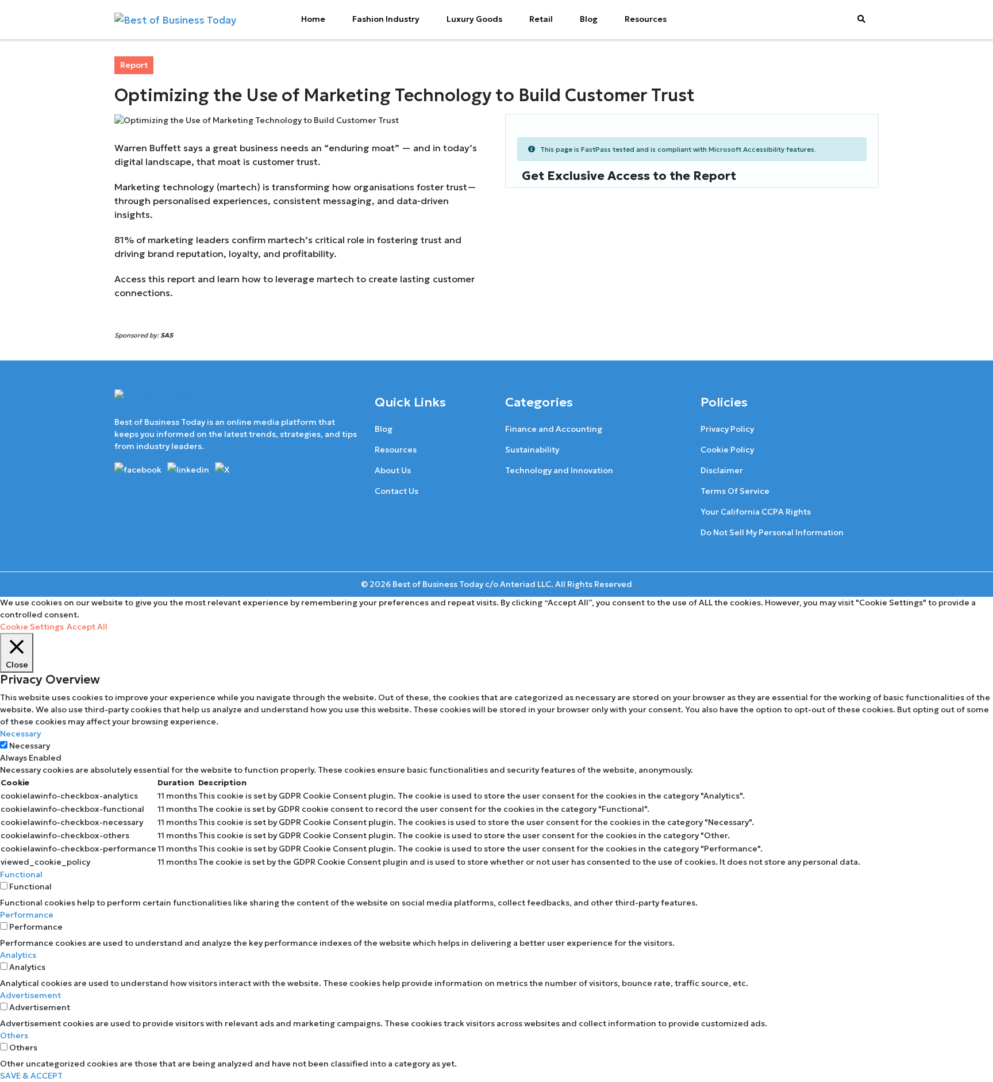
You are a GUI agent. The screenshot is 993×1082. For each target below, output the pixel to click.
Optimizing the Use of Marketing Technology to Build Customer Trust (404, 95)
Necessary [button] (20, 733)
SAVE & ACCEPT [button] (31, 1076)
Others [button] (14, 1035)
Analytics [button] (18, 955)
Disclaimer (722, 470)
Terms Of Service (735, 491)
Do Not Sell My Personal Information (772, 532)
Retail (541, 19)
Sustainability (532, 449)
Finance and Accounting (553, 429)
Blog (589, 19)
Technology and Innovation (559, 470)
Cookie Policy (727, 449)
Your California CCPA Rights (756, 512)
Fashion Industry (385, 19)
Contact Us (396, 491)
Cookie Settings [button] (32, 626)
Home (313, 19)
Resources (646, 19)
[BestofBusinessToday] (161, 402)
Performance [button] (26, 915)
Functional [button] (21, 874)
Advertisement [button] (30, 995)
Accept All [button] (87, 626)
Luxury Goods (474, 19)
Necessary (29, 745)
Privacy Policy (727, 429)
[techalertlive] (140, 468)
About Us (393, 470)
